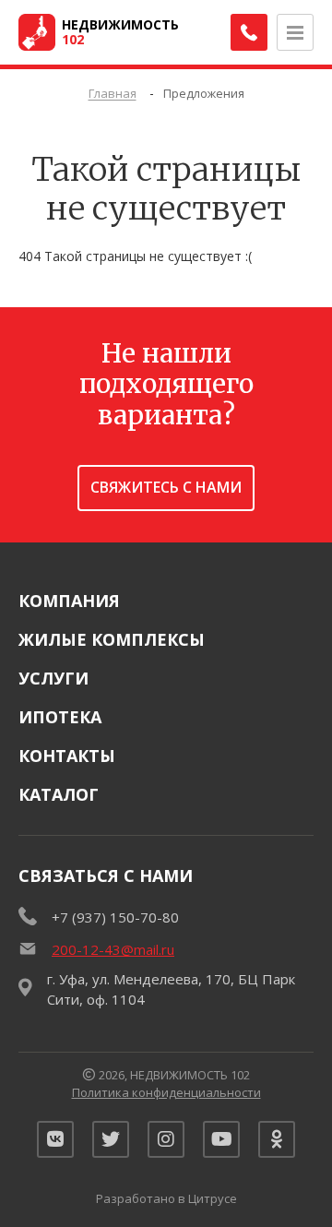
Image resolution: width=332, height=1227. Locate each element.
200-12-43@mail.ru (113, 949)
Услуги (53, 678)
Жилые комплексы (111, 639)
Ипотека (59, 717)
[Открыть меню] (295, 32)
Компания (69, 601)
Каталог (58, 794)
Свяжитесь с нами (166, 487)
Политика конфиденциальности (166, 1092)
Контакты (66, 756)
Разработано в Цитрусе (166, 1198)
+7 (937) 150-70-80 (115, 917)
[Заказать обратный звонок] (249, 32)
